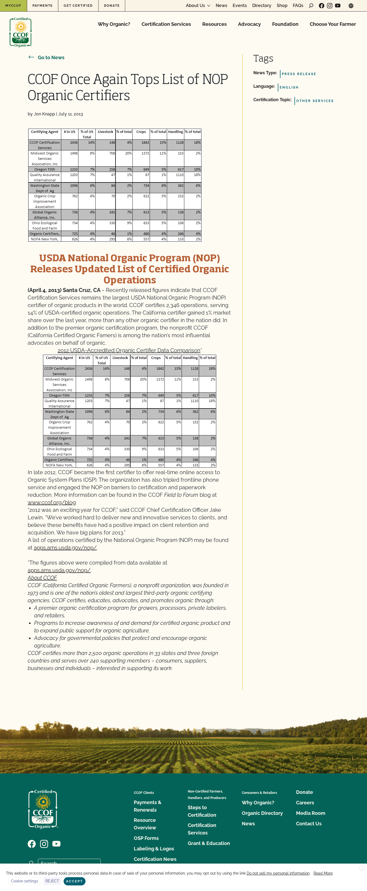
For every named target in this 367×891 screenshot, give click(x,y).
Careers (305, 802)
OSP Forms (146, 838)
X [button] (362, 869)
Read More (323, 873)
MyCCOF (13, 6)
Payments (43, 6)
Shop (282, 5)
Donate (112, 6)
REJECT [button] (52, 881)
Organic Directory (262, 813)
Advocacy (249, 24)
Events (240, 5)
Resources (214, 24)
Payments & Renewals (147, 806)
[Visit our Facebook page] (321, 5)
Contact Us (309, 823)
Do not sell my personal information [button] (278, 873)
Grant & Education (209, 843)
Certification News (155, 859)
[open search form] (311, 5)
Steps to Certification (202, 811)
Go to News (51, 57)
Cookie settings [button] (24, 881)
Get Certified (78, 6)
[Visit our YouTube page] (337, 5)
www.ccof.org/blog (52, 502)
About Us (195, 5)
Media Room (310, 813)
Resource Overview (145, 823)
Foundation (285, 24)
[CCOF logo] (20, 27)
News (221, 5)
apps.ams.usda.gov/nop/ (65, 547)
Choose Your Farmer (333, 24)
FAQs (298, 5)
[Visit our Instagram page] (329, 5)
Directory (261, 5)
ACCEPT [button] (74, 881)
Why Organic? (114, 24)
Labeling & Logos (154, 848)
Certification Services (166, 24)
